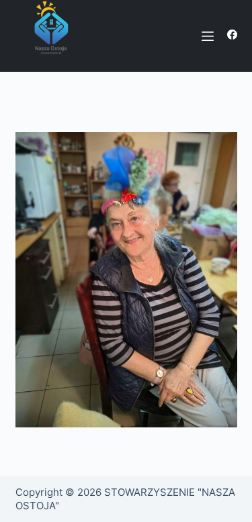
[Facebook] (232, 35)
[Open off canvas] (208, 36)
